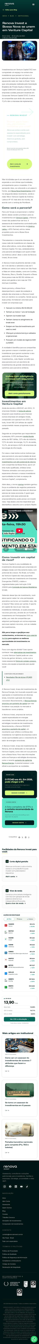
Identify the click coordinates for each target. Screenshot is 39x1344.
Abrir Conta (6, 1201)
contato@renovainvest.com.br (12, 1234)
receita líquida (28, 436)
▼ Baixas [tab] (19, 919)
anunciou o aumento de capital (14, 729)
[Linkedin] (16, 1186)
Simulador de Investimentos (11, 1221)
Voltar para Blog (11, 10)
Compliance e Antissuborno (11, 1261)
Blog (12, 16)
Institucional (23, 16)
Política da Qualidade (9, 1254)
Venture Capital (22, 218)
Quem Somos (7, 1208)
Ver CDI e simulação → (19, 1019)
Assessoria (6, 1204)
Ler (6, 1071)
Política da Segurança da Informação (14, 1257)
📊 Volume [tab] (30, 919)
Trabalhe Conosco (8, 1217)
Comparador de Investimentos (12, 1224)
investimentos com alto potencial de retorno (19, 462)
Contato (5, 1214)
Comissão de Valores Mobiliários (24, 587)
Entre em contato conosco (26, 661)
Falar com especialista (10, 1241)
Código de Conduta (9, 1264)
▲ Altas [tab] (9, 919)
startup (21, 484)
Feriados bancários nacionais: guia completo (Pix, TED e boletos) (19, 1144)
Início (4, 16)
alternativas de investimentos (25, 652)
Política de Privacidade (10, 1251)
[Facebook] (10, 1186)
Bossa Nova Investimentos (21, 191)
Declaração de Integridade (11, 1267)
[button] (33, 4)
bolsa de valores (25, 411)
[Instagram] (4, 1186)
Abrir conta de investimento (15, 165)
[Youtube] (21, 1186)
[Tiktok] (27, 1186)
